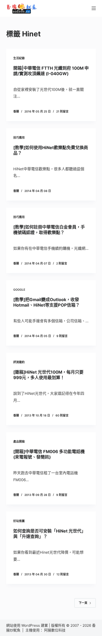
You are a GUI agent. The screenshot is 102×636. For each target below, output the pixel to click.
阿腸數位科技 (55, 630)
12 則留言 (62, 574)
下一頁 (83, 603)
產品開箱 (19, 441)
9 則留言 (62, 336)
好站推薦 (19, 521)
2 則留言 (61, 263)
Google (19, 289)
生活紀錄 (19, 58)
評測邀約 (19, 362)
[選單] (94, 8)
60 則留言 (62, 415)
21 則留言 (62, 111)
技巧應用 (19, 137)
